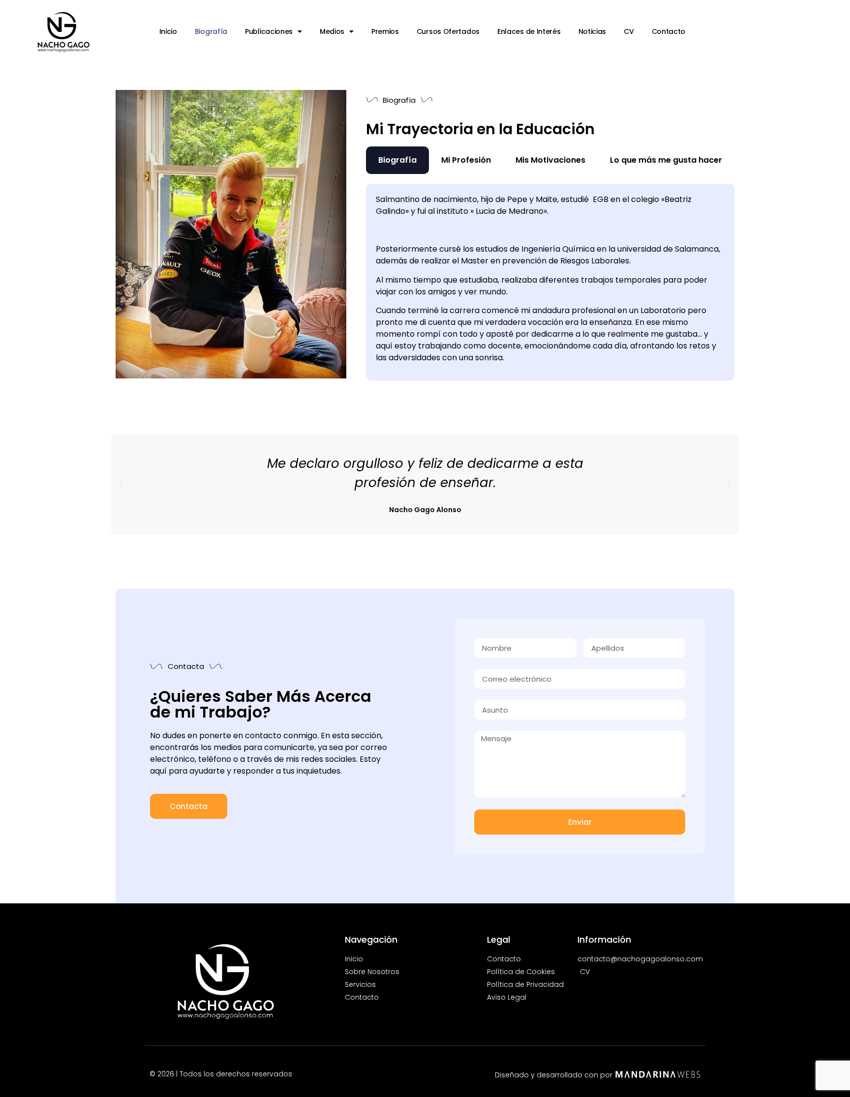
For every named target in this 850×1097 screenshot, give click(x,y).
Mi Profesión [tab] (466, 160)
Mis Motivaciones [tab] (550, 160)
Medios (332, 31)
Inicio (168, 31)
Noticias (592, 31)
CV (629, 31)
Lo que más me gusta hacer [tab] (666, 160)
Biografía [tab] (397, 160)
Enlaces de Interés (529, 31)
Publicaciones (269, 31)
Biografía (211, 31)
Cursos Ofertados (448, 31)
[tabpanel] (550, 282)
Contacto (669, 31)
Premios (385, 31)
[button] (120, 485)
